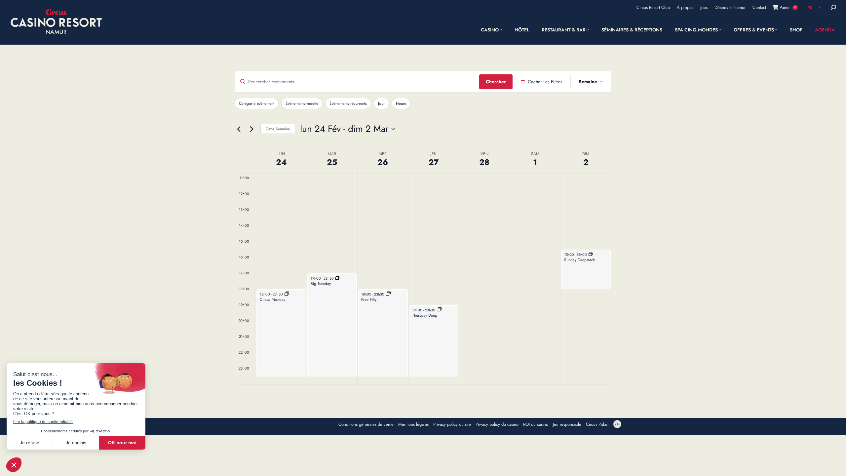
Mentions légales (413, 424)
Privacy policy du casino (497, 424)
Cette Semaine (278, 129)
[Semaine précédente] (239, 129)
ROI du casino (535, 424)
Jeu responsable (567, 424)
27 (434, 162)
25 (332, 162)
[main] (423, 228)
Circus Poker (597, 424)
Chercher (496, 81)
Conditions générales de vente (366, 424)
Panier (788, 7)
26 (382, 162)
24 (281, 162)
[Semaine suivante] (251, 129)
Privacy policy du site (452, 424)
